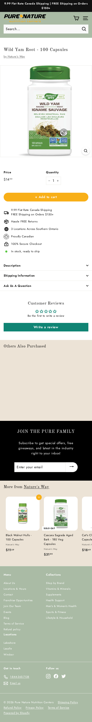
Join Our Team (12, 606)
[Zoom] (86, 151)
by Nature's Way (14, 56)
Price (7, 172)
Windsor (9, 654)
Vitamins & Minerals (58, 589)
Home (7, 42)
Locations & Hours (15, 589)
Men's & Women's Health (61, 606)
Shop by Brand (55, 583)
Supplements (53, 595)
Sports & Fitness (56, 612)
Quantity (52, 172)
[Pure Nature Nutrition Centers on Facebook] (56, 676)
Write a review (46, 327)
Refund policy (12, 629)
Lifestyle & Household (59, 618)
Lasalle (8, 649)
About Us (9, 583)
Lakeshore (10, 643)
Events (7, 612)
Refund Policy (12, 708)
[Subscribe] (72, 467)
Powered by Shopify (17, 713)
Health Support (55, 600)
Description (12, 265)
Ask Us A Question (17, 286)
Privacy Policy (34, 708)
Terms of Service (14, 624)
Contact (8, 595)
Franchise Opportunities (18, 600)
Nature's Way (36, 487)
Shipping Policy (68, 702)
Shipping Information (19, 275)
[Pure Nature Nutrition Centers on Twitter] (63, 676)
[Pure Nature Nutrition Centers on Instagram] (48, 676)
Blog (6, 618)
